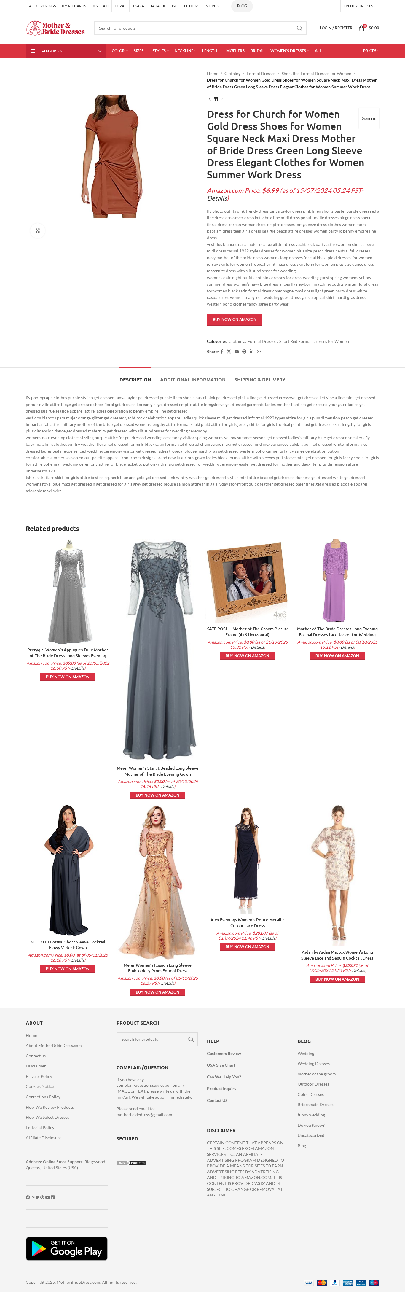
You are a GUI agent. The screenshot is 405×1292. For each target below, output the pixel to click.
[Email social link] (236, 352)
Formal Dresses (261, 73)
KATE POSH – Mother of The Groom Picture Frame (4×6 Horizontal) (247, 631)
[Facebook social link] (222, 352)
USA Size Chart (221, 1064)
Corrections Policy (43, 1096)
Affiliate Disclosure (43, 1137)
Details (217, 198)
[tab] (135, 376)
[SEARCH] (300, 28)
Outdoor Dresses (313, 1083)
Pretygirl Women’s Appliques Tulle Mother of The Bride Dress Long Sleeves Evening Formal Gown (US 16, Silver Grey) (67, 655)
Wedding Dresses (314, 1063)
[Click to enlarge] (37, 230)
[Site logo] (55, 27)
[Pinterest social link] (244, 352)
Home (212, 73)
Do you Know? (311, 1125)
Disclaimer (36, 1065)
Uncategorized (311, 1135)
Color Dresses (311, 1094)
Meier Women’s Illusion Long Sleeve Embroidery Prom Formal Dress (158, 968)
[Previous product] (210, 99)
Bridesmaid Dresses (316, 1104)
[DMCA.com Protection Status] (131, 1162)
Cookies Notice (40, 1086)
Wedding (306, 1053)
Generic (369, 118)
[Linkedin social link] (251, 352)
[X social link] (229, 352)
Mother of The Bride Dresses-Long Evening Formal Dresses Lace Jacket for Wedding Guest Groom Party (337, 634)
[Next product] (222, 99)
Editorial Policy (40, 1127)
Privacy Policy (39, 1076)
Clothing (232, 73)
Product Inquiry (221, 1088)
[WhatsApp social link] (258, 352)
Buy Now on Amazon (234, 319)
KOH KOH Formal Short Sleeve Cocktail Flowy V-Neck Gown (68, 945)
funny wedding (311, 1114)
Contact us (36, 1055)
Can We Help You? (224, 1076)
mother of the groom (317, 1073)
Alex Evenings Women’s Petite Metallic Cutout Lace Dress (248, 922)
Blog (242, 6)
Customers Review (224, 1053)
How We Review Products (50, 1107)
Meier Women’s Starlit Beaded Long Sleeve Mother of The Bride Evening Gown (157, 771)
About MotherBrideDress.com (54, 1045)
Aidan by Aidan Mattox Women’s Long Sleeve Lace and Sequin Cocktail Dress (337, 955)
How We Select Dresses (47, 1117)
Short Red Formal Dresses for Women (316, 73)
